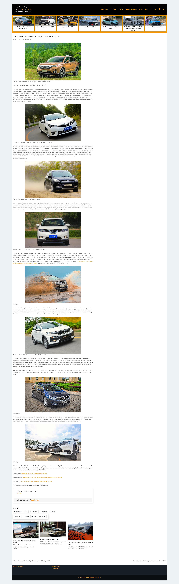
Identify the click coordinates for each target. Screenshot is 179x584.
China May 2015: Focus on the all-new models (34, 473)
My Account (55, 568)
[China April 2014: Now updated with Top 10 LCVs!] (80, 531)
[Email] (146, 9)
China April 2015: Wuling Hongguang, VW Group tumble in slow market (42, 477)
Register (19, 493)
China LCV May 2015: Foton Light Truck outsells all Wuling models (32, 561)
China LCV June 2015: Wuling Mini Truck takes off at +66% (149, 561)
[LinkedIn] (155, 9)
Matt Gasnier (28, 39)
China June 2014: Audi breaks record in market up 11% (36, 481)
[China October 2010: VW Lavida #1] (53, 529)
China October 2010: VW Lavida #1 (50, 539)
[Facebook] (159, 9)
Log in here (35, 500)
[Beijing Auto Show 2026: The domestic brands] (26, 530)
